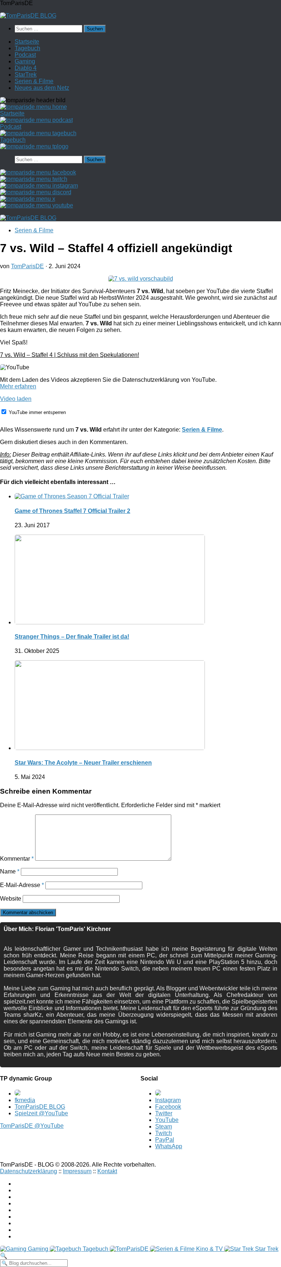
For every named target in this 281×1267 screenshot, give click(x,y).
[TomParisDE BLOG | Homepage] (28, 15)
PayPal (164, 1140)
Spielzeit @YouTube (41, 1113)
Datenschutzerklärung (28, 1171)
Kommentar (17, 859)
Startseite (27, 41)
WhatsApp (168, 1146)
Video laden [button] (15, 399)
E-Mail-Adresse (22, 885)
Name (9, 871)
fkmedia (25, 1100)
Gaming (25, 61)
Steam (163, 1126)
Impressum (77, 1171)
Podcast (25, 55)
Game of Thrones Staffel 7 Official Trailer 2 (72, 511)
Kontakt (107, 1171)
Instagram (168, 1100)
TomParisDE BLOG (40, 1107)
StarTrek (26, 74)
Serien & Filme (34, 81)
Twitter (163, 1113)
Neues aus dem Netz (42, 88)
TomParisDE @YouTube (32, 1126)
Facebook (168, 1107)
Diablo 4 (26, 68)
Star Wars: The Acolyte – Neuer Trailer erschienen (83, 763)
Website (10, 898)
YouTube (167, 1120)
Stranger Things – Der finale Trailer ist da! (72, 637)
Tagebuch (27, 48)
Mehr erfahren (18, 386)
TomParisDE (27, 266)
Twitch (163, 1133)
